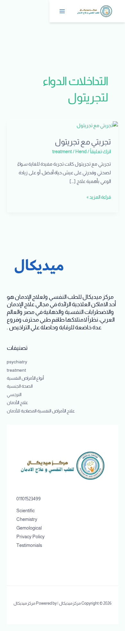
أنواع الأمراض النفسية (25, 378)
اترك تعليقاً (100, 151)
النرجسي (14, 394)
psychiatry (17, 361)
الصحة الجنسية (20, 386)
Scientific (25, 510)
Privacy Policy (30, 536)
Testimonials (29, 545)
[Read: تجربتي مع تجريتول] (97, 125)
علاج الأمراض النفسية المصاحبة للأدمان (41, 411)
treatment (62, 151)
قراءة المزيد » (99, 196)
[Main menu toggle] (62, 11)
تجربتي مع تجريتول (83, 142)
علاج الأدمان (17, 402)
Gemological (29, 528)
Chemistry (26, 519)
